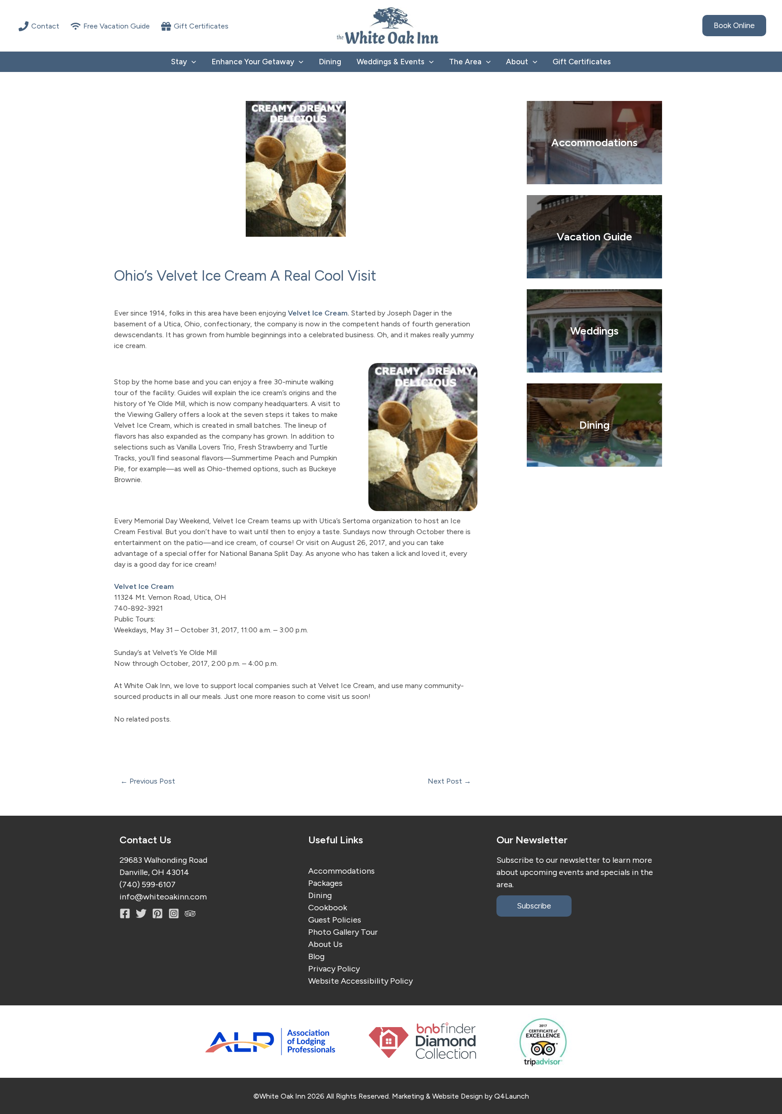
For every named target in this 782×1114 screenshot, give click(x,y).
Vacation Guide (594, 236)
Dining (330, 61)
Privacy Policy (334, 969)
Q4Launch (511, 1096)
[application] (191, 62)
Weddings (594, 330)
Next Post (449, 781)
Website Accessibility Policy (360, 981)
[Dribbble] (190, 913)
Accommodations (341, 871)
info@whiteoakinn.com (163, 897)
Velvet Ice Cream (318, 313)
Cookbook (327, 908)
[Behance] (173, 913)
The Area (465, 61)
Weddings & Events (390, 61)
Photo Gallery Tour (343, 932)
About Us (325, 944)
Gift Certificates (582, 61)
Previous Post (147, 781)
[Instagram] (157, 913)
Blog (316, 956)
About (517, 61)
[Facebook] (124, 913)
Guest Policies (334, 920)
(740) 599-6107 (147, 884)
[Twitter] (141, 913)
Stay (179, 61)
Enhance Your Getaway (252, 61)
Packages (325, 883)
